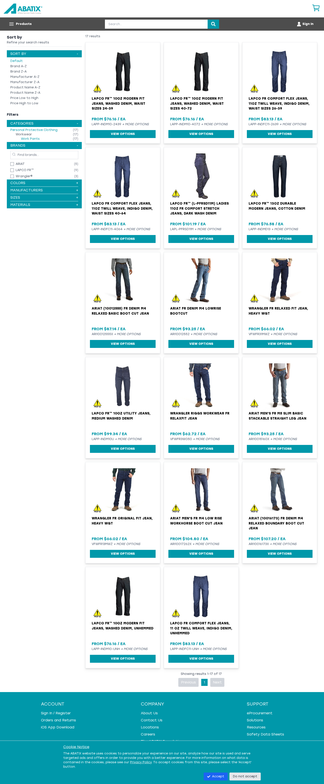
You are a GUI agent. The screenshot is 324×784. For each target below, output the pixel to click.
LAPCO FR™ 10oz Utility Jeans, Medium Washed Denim (121, 415)
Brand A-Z (18, 66)
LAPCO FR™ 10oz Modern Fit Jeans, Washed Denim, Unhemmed (122, 625)
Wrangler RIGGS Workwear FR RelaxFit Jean (199, 415)
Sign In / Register (56, 713)
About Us (149, 713)
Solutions (255, 720)
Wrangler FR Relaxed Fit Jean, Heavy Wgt (278, 310)
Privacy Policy (141, 762)
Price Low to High (24, 98)
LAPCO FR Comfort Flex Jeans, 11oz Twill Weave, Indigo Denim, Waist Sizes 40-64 (122, 208)
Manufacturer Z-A (24, 82)
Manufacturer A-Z (24, 77)
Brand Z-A (18, 71)
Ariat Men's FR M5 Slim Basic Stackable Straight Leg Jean (277, 415)
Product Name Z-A (25, 93)
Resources (256, 727)
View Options (123, 134)
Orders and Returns (58, 720)
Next (217, 682)
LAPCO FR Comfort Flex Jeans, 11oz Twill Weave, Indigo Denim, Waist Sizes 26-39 (279, 103)
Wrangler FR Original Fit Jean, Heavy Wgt (122, 520)
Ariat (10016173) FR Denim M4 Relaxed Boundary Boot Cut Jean (276, 523)
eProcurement (259, 713)
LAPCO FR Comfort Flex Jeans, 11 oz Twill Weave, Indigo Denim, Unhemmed (201, 628)
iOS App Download (57, 727)
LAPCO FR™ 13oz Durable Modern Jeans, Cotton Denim (277, 206)
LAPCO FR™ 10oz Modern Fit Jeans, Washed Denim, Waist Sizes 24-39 (118, 103)
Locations (150, 727)
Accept (218, 776)
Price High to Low (24, 103)
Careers (148, 734)
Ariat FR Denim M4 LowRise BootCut (195, 310)
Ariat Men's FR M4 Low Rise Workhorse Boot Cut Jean (196, 520)
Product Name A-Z (25, 87)
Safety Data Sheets (265, 734)
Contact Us (151, 720)
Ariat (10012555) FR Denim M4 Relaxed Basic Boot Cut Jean (120, 310)
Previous (188, 682)
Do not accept (245, 776)
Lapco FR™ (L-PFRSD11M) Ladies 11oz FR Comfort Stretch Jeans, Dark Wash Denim (199, 208)
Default (16, 61)
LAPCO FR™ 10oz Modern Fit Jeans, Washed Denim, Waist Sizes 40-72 (197, 103)
